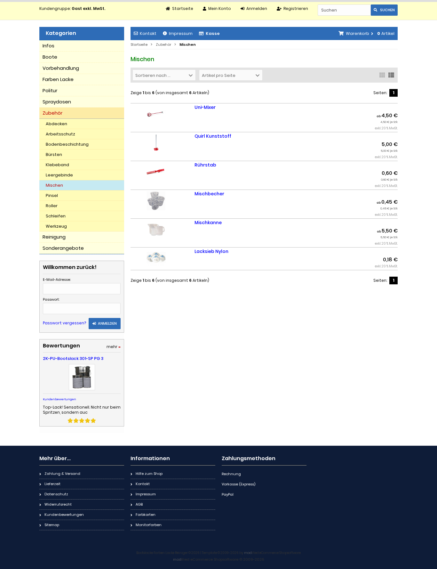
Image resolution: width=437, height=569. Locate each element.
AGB (139, 504)
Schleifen (56, 216)
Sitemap (51, 524)
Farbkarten (145, 514)
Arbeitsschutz (60, 134)
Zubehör (52, 113)
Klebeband (57, 165)
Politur (50, 90)
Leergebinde (59, 175)
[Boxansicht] (382, 74)
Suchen (384, 10)
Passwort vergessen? (64, 323)
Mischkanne (208, 222)
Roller (52, 206)
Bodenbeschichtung (67, 144)
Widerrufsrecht (58, 504)
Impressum (181, 33)
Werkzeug (56, 226)
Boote (50, 56)
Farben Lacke (58, 79)
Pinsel (52, 195)
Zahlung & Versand (62, 473)
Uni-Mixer (205, 107)
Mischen (54, 185)
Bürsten (54, 154)
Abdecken (56, 124)
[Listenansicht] (391, 74)
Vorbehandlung (61, 68)
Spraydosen (57, 101)
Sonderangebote (63, 248)
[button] (164, 75)
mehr (114, 346)
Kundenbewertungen (59, 399)
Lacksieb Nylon (211, 251)
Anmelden (104, 323)
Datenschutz (56, 494)
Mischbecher (209, 194)
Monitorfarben (149, 524)
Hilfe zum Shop (149, 473)
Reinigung (54, 236)
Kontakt (148, 33)
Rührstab (205, 165)
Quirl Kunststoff (213, 136)
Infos (48, 45)
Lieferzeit (52, 483)
